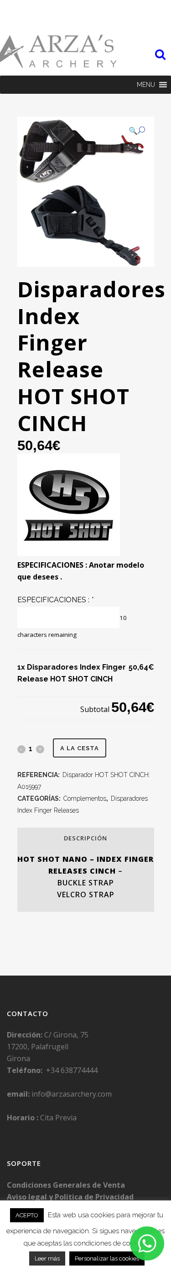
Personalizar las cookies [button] (107, 1258)
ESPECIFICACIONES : (55, 599)
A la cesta (79, 748)
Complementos (84, 798)
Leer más (47, 1258)
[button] (146, 85)
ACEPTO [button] (27, 1215)
